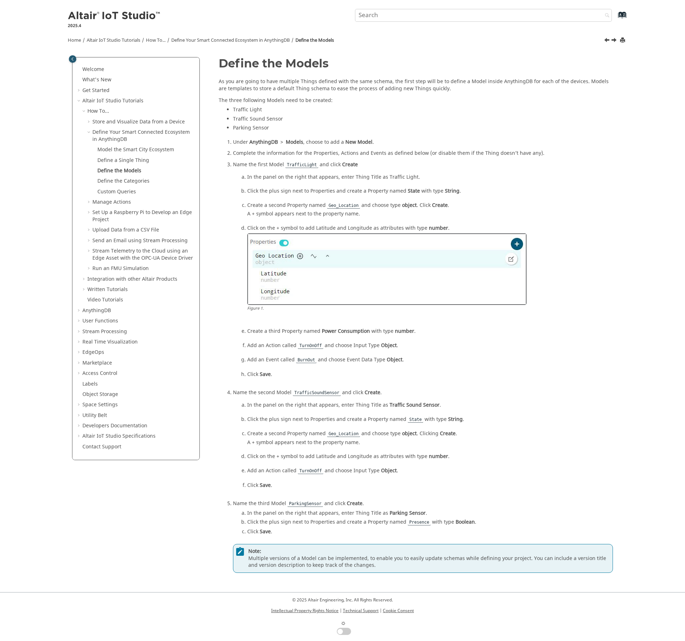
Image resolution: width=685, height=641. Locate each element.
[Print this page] (623, 40)
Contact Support (101, 447)
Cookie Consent (398, 610)
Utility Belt (94, 415)
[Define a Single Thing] (607, 41)
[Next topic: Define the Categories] (615, 41)
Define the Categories (123, 181)
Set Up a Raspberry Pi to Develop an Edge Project (142, 216)
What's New (96, 79)
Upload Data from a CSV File (125, 230)
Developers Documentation (114, 425)
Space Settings (100, 404)
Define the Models (314, 40)
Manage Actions (111, 202)
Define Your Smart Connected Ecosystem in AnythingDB (230, 40)
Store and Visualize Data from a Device (138, 122)
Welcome (93, 69)
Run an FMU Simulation (120, 268)
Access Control (99, 373)
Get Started (96, 90)
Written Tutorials (107, 289)
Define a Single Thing (123, 160)
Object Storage (100, 394)
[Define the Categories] (615, 41)
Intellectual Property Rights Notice (305, 610)
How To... (156, 40)
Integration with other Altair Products (132, 279)
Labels (90, 384)
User (100, 321)
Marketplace (97, 363)
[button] (79, 69)
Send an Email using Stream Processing (140, 240)
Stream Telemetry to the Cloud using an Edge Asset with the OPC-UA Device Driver (142, 254)
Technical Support (361, 610)
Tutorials (113, 40)
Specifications (119, 436)
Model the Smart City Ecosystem (135, 149)
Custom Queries (116, 191)
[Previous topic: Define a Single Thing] (607, 41)
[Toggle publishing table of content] (72, 59)
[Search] (605, 16)
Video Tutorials (105, 300)
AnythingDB (96, 310)
